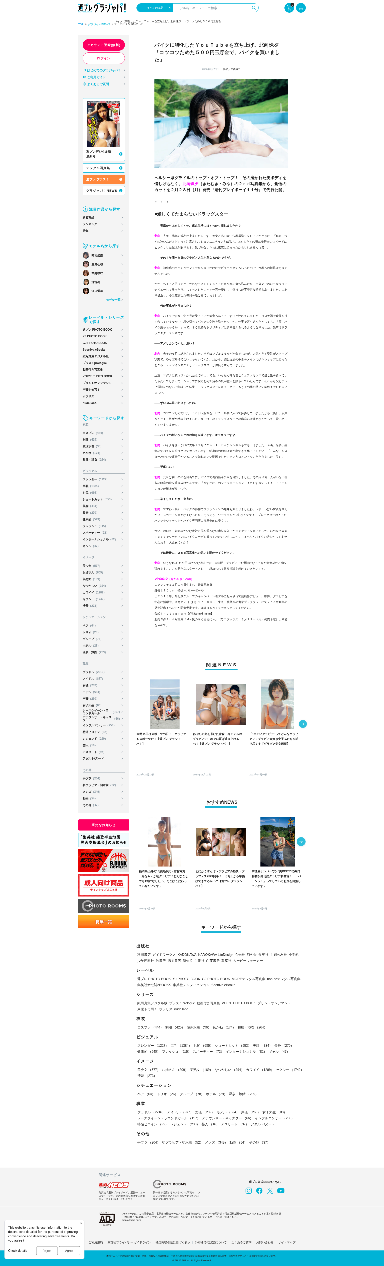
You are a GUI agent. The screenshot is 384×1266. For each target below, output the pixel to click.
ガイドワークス (164, 954)
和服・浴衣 (95, 459)
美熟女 (92, 579)
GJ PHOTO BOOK (95, 343)
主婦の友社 (278, 954)
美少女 (92, 565)
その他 (91, 805)
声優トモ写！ (91, 389)
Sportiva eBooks (94, 349)
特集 (85, 230)
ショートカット (98, 499)
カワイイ (94, 592)
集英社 (263, 954)
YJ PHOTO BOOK (95, 336)
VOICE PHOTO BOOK (97, 376)
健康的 (92, 519)
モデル (92, 692)
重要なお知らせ (104, 825)
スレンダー (96, 479)
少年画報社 (145, 960)
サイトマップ (287, 1242)
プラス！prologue (95, 363)
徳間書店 (174, 960)
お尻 (91, 492)
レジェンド (95, 738)
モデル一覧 (113, 299)
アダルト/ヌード (93, 758)
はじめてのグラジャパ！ (104, 70)
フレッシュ (95, 526)
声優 (91, 698)
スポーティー (96, 532)
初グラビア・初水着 (100, 785)
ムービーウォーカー (248, 960)
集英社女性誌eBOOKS (154, 985)
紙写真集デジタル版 (96, 356)
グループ (93, 639)
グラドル (94, 672)
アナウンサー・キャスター (102, 718)
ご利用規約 (95, 1242)
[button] (302, 724)
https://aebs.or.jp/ (131, 1220)
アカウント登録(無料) (103, 45)
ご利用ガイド (96, 77)
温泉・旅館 (95, 652)
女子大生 (93, 705)
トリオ (91, 632)
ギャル (91, 546)
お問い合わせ (265, 1242)
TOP (81, 24)
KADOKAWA (187, 954)
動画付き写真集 (93, 369)
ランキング (90, 224)
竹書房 (161, 960)
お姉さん (94, 572)
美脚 (91, 506)
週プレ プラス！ (97, 179)
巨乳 (91, 486)
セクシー (94, 599)
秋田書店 (144, 954)
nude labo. (90, 403)
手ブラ (92, 778)
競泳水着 (93, 446)
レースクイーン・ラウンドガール (102, 712)
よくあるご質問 (98, 84)
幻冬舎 (252, 954)
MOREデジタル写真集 (248, 979)
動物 (90, 798)
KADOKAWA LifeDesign (215, 954)
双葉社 (226, 960)
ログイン (104, 58)
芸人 (90, 745)
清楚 (91, 605)
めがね (92, 453)
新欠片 (188, 960)
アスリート (94, 752)
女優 (91, 685)
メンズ (92, 791)
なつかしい (95, 585)
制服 (91, 439)
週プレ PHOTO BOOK (97, 329)
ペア (90, 625)
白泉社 (199, 960)
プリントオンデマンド (97, 383)
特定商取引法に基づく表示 (173, 1242)
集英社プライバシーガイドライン (129, 1242)
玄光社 (240, 954)
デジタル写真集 (98, 168)
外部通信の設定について (211, 1242)
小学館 (294, 954)
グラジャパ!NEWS (99, 24)
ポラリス (88, 396)
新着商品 (88, 217)
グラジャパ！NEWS (101, 190)
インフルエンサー (99, 725)
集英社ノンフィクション (191, 985)
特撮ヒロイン (96, 732)
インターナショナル (100, 539)
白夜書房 (213, 960)
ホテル (91, 645)
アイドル (94, 678)
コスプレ (94, 433)
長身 (91, 512)
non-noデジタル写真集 (283, 979)
